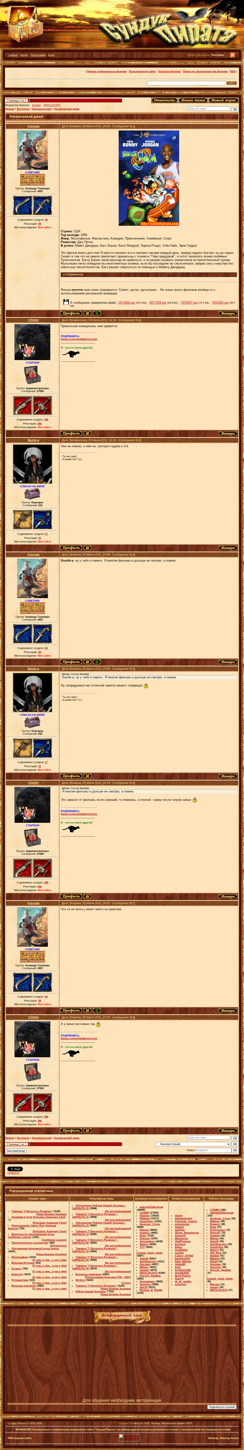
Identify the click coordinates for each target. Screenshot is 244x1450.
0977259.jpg (157, 302)
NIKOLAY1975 (52, 105)
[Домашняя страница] (87, 313)
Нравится (13, 1172)
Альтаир (33, 126)
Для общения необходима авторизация (122, 1400)
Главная (13, 54)
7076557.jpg (189, 302)
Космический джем (66, 108)
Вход (51, 54)
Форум (24, 54)
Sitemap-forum (229, 1438)
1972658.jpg (126, 302)
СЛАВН (33, 320)
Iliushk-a (33, 440)
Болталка (23, 108)
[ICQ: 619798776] (96, 313)
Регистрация (38, 54)
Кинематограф (41, 108)
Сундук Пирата (17, 1423)
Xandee (36, 105)
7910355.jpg (220, 302)
